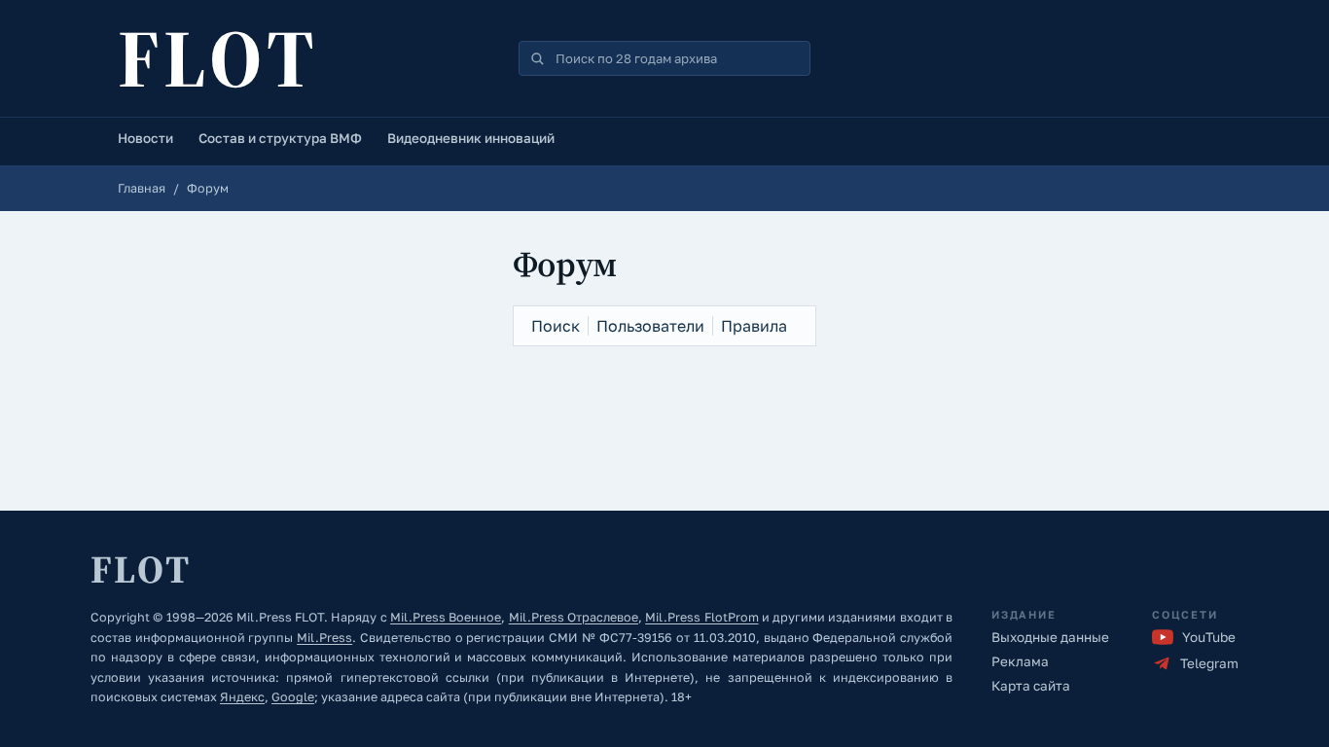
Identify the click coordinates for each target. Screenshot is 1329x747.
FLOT (218, 58)
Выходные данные (1050, 637)
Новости (145, 138)
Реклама (1020, 661)
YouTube (1209, 637)
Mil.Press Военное (445, 617)
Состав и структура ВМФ (280, 138)
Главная (141, 188)
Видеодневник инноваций (471, 138)
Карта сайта (1030, 686)
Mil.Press (324, 637)
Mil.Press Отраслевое (573, 617)
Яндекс (242, 697)
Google (292, 697)
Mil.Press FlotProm (701, 617)
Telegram (1209, 663)
